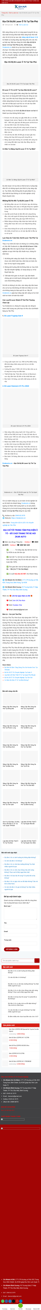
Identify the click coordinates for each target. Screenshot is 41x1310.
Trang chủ (4, 13)
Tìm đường (4, 1309)
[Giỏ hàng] (39, 7)
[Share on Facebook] (6, 1301)
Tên (5, 923)
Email (6, 931)
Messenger (28, 1309)
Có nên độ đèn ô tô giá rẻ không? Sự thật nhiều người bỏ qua (21, 1011)
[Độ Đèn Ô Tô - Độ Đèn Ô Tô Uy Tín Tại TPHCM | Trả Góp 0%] (21, 7)
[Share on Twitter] (10, 1301)
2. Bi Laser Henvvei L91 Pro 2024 (15, 386)
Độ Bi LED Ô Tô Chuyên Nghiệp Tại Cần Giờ (18, 677)
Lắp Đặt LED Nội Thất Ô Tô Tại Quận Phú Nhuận (20, 675)
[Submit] (37, 960)
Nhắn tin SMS (36, 1309)
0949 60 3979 (20, 515)
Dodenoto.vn (6, 47)
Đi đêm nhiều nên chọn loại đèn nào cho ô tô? (23, 1016)
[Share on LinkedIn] (20, 1301)
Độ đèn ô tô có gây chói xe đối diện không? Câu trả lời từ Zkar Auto (22, 1004)
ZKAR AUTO (14, 1102)
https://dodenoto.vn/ (18, 518)
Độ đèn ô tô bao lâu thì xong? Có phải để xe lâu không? (22, 998)
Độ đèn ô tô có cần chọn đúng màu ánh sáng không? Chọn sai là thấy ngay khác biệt (23, 991)
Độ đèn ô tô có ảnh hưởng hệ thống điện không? (20, 857)
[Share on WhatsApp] (2, 1301)
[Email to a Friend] (13, 1301)
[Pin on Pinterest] (17, 1301)
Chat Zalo (12, 1309)
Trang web (7, 940)
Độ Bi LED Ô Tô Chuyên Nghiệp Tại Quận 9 (18, 672)
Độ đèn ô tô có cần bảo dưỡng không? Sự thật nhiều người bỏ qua (23, 985)
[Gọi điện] (20, 1306)
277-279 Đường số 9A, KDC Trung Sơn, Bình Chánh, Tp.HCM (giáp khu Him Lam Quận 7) (21, 1082)
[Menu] (2, 7)
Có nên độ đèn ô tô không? (13, 861)
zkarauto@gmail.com (15, 1096)
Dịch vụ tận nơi (13, 13)
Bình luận (8, 906)
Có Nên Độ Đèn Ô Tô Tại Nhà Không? (16, 680)
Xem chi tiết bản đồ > (8, 1110)
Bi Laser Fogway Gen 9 (13, 316)
